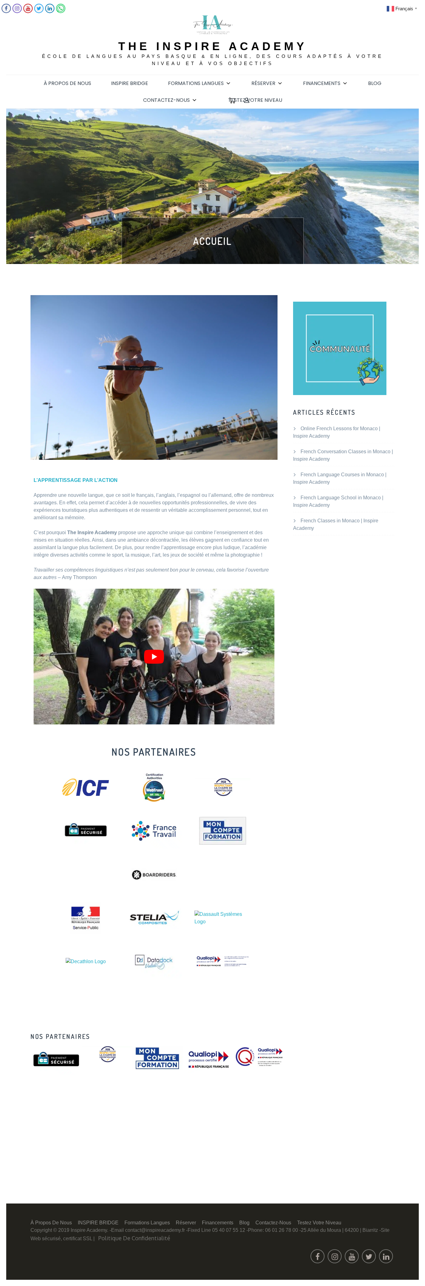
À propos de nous (67, 83)
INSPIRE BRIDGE (129, 83)
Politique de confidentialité (134, 1238)
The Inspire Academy (212, 46)
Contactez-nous (166, 100)
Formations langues (196, 83)
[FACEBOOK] (6, 11)
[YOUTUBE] (28, 11)
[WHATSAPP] (60, 11)
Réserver (263, 83)
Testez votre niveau (255, 100)
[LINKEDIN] (49, 11)
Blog (374, 83)
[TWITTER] (39, 11)
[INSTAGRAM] (17, 11)
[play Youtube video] (154, 656)
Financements (321, 83)
